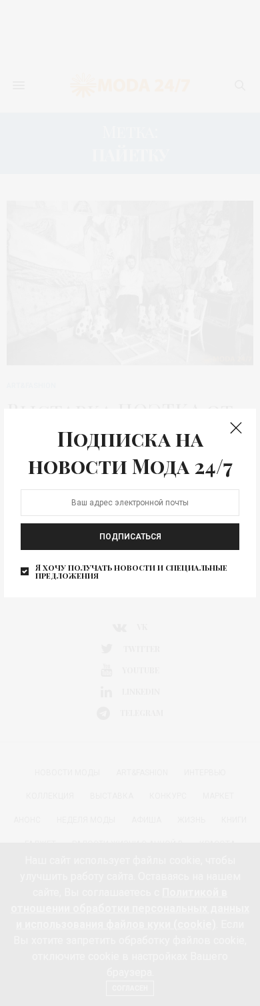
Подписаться (130, 536)
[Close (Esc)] (236, 428)
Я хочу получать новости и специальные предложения (131, 571)
